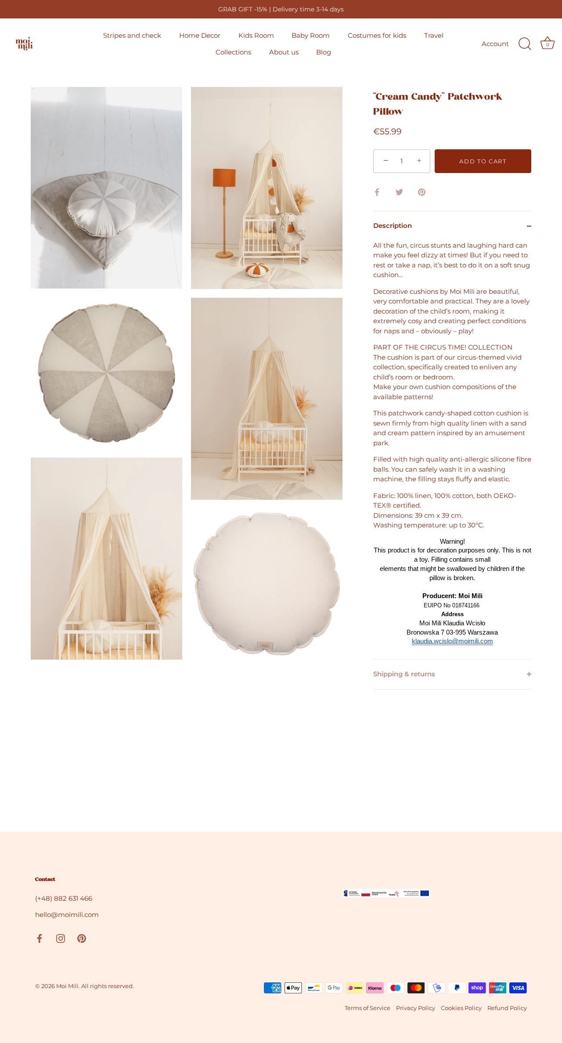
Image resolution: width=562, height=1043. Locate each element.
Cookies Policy (461, 1008)
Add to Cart (483, 161)
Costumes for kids (377, 35)
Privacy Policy (415, 1008)
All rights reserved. (107, 986)
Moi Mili (67, 986)
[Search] (524, 44)
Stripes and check (132, 35)
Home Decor (199, 35)
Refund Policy (507, 1008)
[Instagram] (60, 938)
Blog (323, 52)
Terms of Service (367, 1008)
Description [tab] (392, 225)
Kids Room (256, 35)
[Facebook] (39, 938)
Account (495, 44)
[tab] (452, 450)
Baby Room (311, 35)
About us (284, 52)
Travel (433, 35)
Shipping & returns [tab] (404, 674)
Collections (233, 52)
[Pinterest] (81, 938)
